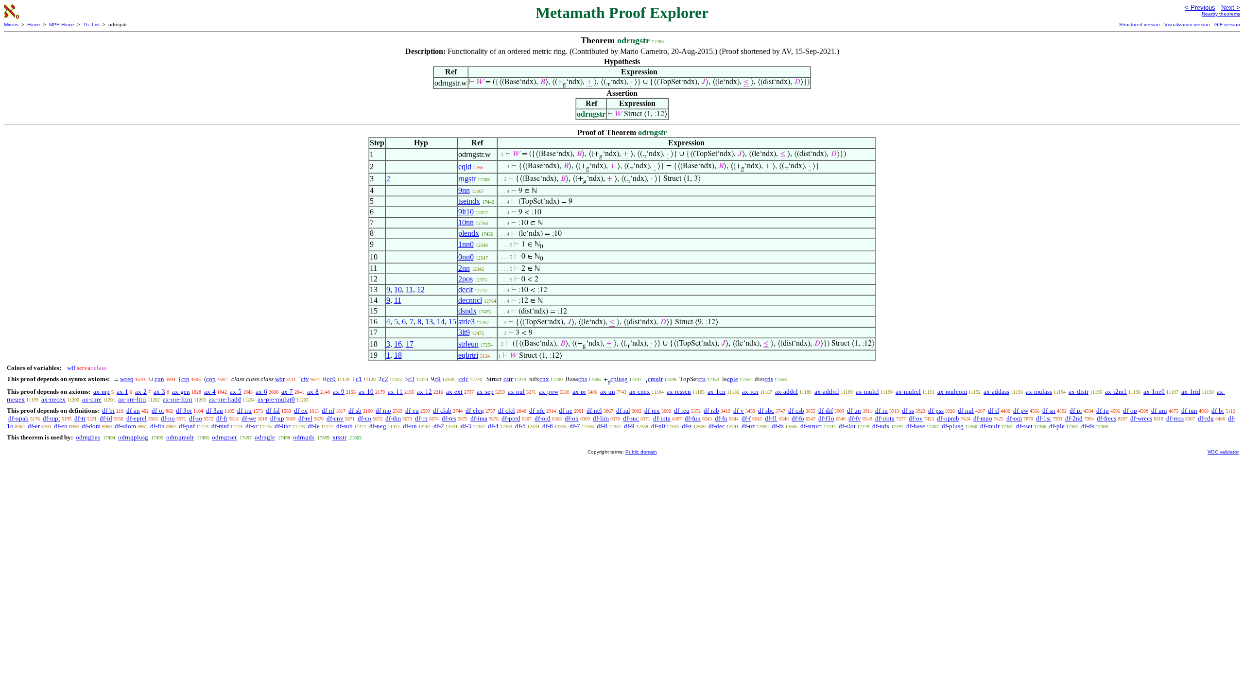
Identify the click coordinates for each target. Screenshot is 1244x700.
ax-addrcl (826, 391)
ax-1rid (1190, 391)
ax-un (607, 391)
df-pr (1076, 410)
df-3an (214, 410)
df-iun (1189, 410)
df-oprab (948, 418)
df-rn (421, 418)
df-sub (344, 426)
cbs (582, 379)
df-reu (682, 410)
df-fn (721, 418)
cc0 (331, 379)
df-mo (383, 410)
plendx (468, 233)
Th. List (91, 24)
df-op (1130, 410)
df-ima (478, 418)
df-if (993, 410)
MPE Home (61, 24)
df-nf (328, 410)
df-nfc (537, 410)
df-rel (305, 418)
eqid (464, 166)
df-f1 (771, 418)
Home (33, 24)
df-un (854, 410)
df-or (158, 410)
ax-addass (996, 391)
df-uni (1159, 410)
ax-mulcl (867, 391)
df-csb (796, 410)
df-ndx (881, 426)
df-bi (108, 410)
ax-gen (181, 391)
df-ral (623, 410)
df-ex (301, 410)
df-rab (711, 410)
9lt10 (466, 212)
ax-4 (210, 391)
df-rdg (1206, 418)
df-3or (184, 410)
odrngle (265, 437)
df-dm (393, 418)
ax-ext (454, 391)
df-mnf (220, 426)
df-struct (811, 426)
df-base (915, 426)
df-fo (798, 418)
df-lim (601, 418)
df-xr (251, 426)
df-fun (693, 418)
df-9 (629, 426)
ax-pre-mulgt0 (276, 399)
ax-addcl (786, 391)
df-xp (277, 418)
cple (732, 379)
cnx (544, 379)
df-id (106, 418)
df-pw (1020, 410)
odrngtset (224, 437)
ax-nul (516, 391)
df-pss (936, 410)
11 (409, 289)
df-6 (547, 426)
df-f (746, 418)
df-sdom (125, 426)
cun (159, 379)
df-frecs (1106, 418)
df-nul (966, 410)
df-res (449, 418)
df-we (249, 418)
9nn (464, 190)
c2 (385, 379)
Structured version (1139, 24)
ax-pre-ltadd (225, 399)
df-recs (1175, 418)
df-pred (510, 418)
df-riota (885, 418)
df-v (738, 410)
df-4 (493, 426)
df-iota (662, 418)
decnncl (470, 300)
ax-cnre (92, 399)
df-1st (1043, 418)
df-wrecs (1141, 418)
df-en (61, 426)
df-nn (410, 426)
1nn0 (466, 244)
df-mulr (990, 426)
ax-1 (122, 391)
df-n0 (658, 426)
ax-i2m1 (1116, 391)
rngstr (467, 179)
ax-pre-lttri (132, 399)
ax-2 (141, 391)
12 (421, 289)
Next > (1230, 7)
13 (429, 321)
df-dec (716, 426)
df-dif (825, 410)
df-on (572, 418)
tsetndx (469, 201)
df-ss (908, 410)
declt (465, 289)
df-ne (565, 410)
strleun (468, 344)
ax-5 (236, 391)
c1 (359, 379)
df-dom (91, 426)
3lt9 (464, 332)
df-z (687, 426)
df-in (881, 410)
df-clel (506, 410)
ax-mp (101, 391)
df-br (1217, 410)
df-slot (847, 426)
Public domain (641, 452)
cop (211, 379)
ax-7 (287, 391)
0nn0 (466, 257)
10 (398, 289)
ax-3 (159, 391)
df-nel (594, 410)
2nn (464, 268)
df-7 (575, 426)
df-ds (1087, 426)
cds (768, 379)
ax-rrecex (53, 399)
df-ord (543, 418)
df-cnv (335, 418)
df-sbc (766, 410)
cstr (508, 379)
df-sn (1048, 410)
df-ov (916, 418)
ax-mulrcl (908, 391)
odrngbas (88, 437)
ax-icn (750, 391)
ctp (185, 379)
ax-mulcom (952, 391)
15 (452, 321)
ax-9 (339, 391)
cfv (305, 379)
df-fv (854, 418)
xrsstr (339, 437)
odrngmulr (180, 437)
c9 (437, 379)
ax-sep (485, 391)
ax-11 (395, 391)
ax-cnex (639, 391)
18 (398, 355)
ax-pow (548, 391)
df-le (314, 426)
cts (702, 379)
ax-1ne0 (1154, 391)
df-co (364, 418)
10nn (466, 222)
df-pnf (187, 426)
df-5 (520, 426)
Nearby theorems (1221, 14)
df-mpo (982, 418)
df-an (133, 410)
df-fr (221, 418)
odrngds (303, 437)
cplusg (619, 379)
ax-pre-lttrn (177, 399)
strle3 (466, 321)
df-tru (244, 410)
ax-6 (261, 391)
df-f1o (826, 418)
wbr (280, 379)
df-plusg (953, 426)
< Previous (1200, 7)
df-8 (602, 426)
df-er (34, 426)
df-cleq (475, 410)
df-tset (1024, 426)
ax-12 (424, 391)
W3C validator (1223, 452)
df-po (168, 418)
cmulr (655, 379)
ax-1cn (717, 391)
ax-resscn (679, 391)
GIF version (1227, 24)
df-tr (80, 418)
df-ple (1057, 426)
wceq (127, 379)
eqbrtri (468, 355)
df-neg (377, 426)
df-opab (18, 418)
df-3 (466, 426)
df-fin (157, 426)
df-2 (438, 426)
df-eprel (136, 418)
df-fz (778, 426)
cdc (463, 379)
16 (398, 344)
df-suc (631, 418)
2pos (465, 279)
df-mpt (51, 418)
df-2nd (1074, 418)
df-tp (1102, 410)
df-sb (355, 410)
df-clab (442, 410)
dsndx (467, 311)
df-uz (748, 426)
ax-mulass (1039, 391)
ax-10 (366, 391)
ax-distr (1078, 391)
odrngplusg (133, 437)
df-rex (652, 410)
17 (410, 344)
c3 (411, 379)
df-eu (412, 410)
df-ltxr (283, 426)
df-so (195, 418)
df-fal (273, 410)
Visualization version (1187, 24)
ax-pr (579, 391)
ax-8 (313, 391)
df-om (1014, 418)
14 (441, 321)
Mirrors (11, 24)
